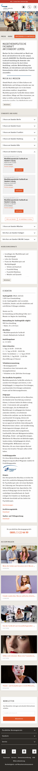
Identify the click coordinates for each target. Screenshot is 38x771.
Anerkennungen (8, 505)
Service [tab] (4, 742)
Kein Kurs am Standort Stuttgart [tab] (13, 233)
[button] (3, 767)
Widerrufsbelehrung (19, 761)
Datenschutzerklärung (24, 757)
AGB (33, 757)
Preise (3, 36)
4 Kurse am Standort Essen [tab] (12, 126)
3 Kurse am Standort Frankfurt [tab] (13, 132)
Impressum (6, 757)
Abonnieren (19, 719)
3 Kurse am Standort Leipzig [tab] (12, 152)
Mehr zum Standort (11, 219)
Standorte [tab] (5, 736)
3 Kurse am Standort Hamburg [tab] (13, 139)
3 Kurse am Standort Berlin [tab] (12, 119)
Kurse (10, 36)
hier (27, 1)
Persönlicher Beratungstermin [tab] (12, 730)
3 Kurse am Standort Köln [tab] (11, 145)
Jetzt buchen (19, 170)
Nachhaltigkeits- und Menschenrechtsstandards (19, 764)
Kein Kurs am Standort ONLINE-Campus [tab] (16, 239)
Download (6, 512)
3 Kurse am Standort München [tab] (13, 226)
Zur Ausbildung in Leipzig (25, 219)
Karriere (13, 757)
